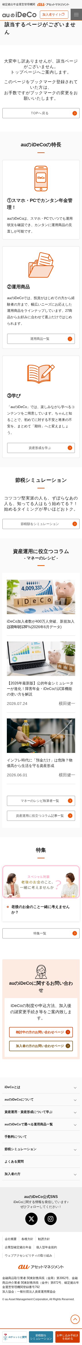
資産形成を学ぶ (40, 448)
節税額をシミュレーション (40, 524)
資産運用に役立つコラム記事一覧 (40, 815)
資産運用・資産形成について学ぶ (28, 1112)
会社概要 (11, 1239)
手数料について (16, 1136)
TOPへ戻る (40, 113)
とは (12, 1087)
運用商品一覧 (39, 339)
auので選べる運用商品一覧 (29, 1124)
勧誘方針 (44, 1239)
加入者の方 (12, 1174)
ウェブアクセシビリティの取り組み (28, 1255)
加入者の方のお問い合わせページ (40, 1046)
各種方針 (27, 1239)
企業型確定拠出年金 (18, 1247)
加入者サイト (52, 14)
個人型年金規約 (46, 1247)
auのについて (19, 1099)
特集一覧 (39, 933)
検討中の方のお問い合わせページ (40, 1032)
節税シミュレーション (20, 1149)
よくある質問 (14, 1161)
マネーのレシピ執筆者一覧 (40, 801)
